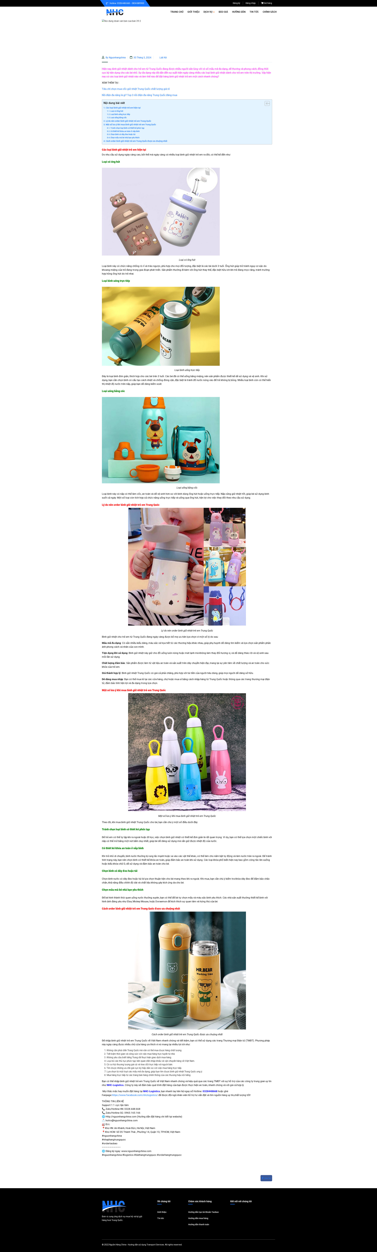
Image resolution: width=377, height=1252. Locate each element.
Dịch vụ (208, 11)
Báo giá (223, 11)
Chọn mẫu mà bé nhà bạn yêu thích (124, 137)
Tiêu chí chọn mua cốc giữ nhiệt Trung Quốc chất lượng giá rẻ (136, 88)
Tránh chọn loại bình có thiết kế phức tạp (127, 128)
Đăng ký (236, 3)
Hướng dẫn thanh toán (198, 1224)
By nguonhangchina (115, 57)
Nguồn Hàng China (117, 1244)
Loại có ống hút (116, 111)
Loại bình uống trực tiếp (120, 114)
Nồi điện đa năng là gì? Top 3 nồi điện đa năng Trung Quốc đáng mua (139, 95)
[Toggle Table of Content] (265, 103)
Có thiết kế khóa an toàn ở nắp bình (125, 131)
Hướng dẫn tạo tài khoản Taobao (203, 1212)
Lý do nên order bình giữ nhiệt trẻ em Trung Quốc (128, 121)
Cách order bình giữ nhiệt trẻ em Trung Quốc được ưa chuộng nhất (136, 141)
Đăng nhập (251, 3)
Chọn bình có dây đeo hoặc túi (122, 134)
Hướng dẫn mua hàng (198, 1218)
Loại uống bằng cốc (118, 117)
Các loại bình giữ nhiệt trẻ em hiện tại (123, 108)
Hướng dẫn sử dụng (137, 1244)
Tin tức (254, 11)
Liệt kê (163, 57)
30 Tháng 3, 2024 (142, 57)
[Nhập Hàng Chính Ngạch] (115, 11)
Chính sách (270, 11)
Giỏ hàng (268, 3)
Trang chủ (176, 11)
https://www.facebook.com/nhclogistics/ (135, 1095)
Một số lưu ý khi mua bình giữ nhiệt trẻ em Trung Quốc (131, 124)
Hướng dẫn (238, 11)
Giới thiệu (193, 11)
